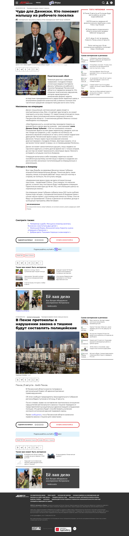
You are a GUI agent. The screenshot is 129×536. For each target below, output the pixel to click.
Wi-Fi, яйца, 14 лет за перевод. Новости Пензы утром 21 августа (97, 39)
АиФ (65, 64)
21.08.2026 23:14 (20, 317)
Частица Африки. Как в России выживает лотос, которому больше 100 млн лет (101, 73)
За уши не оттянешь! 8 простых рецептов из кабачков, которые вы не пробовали (101, 335)
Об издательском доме (37, 495)
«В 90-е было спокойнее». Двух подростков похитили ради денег (100, 347)
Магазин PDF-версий (64, 495)
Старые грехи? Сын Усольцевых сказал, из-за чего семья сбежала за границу (101, 86)
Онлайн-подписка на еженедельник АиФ (86, 495)
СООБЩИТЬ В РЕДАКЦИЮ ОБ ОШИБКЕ (41, 501)
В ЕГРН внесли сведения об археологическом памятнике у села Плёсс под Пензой (97, 23)
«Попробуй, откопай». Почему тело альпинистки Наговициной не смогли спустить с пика (101, 66)
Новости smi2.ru (22, 311)
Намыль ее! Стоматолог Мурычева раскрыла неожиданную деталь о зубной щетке (100, 341)
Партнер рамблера (48, 528)
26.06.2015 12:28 (20, 8)
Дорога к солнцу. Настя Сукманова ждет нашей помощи (34, 270)
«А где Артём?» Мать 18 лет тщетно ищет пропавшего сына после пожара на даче (101, 79)
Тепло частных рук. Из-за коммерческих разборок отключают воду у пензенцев (97, 47)
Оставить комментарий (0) (64, 240)
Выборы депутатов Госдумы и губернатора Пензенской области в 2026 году (76, 499)
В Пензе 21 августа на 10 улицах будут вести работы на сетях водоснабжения (97, 15)
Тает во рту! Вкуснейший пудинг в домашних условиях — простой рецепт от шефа (100, 93)
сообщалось (36, 415)
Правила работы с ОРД (59, 497)
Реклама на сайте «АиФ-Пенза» (40, 497)
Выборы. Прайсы (35, 499)
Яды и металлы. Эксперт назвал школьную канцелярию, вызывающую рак (100, 322)
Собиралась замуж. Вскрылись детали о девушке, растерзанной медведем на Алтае (100, 59)
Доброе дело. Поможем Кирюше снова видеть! (50, 232)
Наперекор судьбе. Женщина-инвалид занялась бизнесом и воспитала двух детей (49, 225)
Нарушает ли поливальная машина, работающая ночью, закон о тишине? (33, 462)
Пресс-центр (51, 495)
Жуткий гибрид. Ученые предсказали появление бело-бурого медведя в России (101, 355)
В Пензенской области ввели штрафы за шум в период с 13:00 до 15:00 (34, 456)
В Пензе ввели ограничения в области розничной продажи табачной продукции (97, 31)
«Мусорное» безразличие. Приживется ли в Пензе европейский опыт (64, 278)
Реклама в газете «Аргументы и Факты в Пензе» (84, 497)
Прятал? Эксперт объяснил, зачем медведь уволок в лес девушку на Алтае (100, 328)
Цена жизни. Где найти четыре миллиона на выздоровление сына (33, 278)
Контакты (46, 499)
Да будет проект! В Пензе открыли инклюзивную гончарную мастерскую (64, 271)
